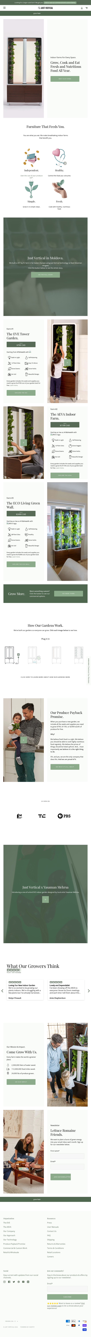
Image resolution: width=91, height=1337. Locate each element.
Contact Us (51, 1231)
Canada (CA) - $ (10, 1321)
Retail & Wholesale (11, 1252)
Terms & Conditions (55, 1248)
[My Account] (82, 8)
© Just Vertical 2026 (10, 1327)
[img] (47, 970)
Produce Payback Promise (14, 1244)
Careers (50, 1256)
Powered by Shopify (27, 1327)
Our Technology (10, 1239)
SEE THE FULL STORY (45, 274)
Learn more (14, 385)
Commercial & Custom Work (15, 1248)
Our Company (9, 1231)
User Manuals (53, 1227)
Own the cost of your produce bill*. (32, 177)
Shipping (50, 1239)
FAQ (48, 1235)
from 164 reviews (14, 972)
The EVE (6, 1222)
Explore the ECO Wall (21, 564)
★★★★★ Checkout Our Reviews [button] (89, 670)
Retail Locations (53, 1252)
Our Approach (9, 1235)
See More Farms (68, 593)
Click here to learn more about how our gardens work (45, 677)
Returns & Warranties (56, 1244)
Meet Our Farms (65, 79)
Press (49, 1222)
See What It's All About (65, 767)
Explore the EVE (21, 393)
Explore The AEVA (65, 475)
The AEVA (7, 1227)
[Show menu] (4, 7)
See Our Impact (21, 1082)
